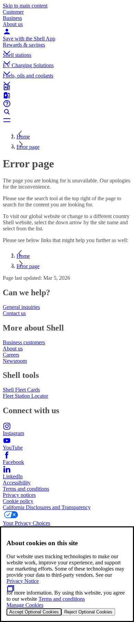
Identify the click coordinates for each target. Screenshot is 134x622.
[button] (67, 47)
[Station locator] (67, 87)
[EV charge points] (67, 95)
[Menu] (67, 120)
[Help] (67, 103)
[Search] (67, 112)
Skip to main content (25, 6)
